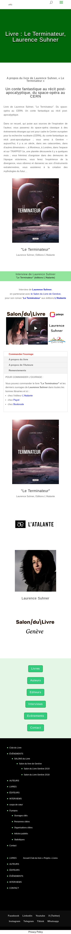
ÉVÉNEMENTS (16, 754)
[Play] (35, 328)
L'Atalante (27, 395)
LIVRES (13, 787)
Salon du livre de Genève (30, 764)
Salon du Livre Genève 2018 (37, 775)
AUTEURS (14, 781)
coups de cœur (16, 804)
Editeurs (35, 692)
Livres (35, 668)
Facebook (13, 915)
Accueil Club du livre (32, 858)
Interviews (35, 704)
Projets (47, 858)
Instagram (14, 921)
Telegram (28, 921)
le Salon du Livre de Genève (46, 293)
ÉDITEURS (14, 793)
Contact (35, 727)
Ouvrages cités (21, 815)
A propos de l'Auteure (21, 365)
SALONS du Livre (22, 759)
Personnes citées (22, 821)
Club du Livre (15, 748)
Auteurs (35, 680)
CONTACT (14, 888)
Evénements (35, 715)
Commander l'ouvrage (21, 354)
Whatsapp (53, 921)
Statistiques (19, 839)
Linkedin (27, 915)
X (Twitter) (54, 915)
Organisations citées (23, 827)
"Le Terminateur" (35, 249)
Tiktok (40, 921)
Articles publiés (21, 833)
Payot (16, 400)
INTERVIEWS (15, 799)
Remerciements (17, 370)
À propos (13, 810)
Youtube (40, 915)
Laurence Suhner (35, 598)
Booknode (18, 404)
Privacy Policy (35, 932)
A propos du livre (18, 359)
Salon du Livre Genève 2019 (37, 769)
